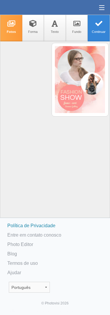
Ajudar (14, 272)
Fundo (76, 31)
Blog (12, 253)
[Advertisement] (25, 134)
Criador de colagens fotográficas (23, 7)
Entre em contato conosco (34, 235)
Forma (33, 31)
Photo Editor (20, 244)
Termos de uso (22, 263)
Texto (55, 31)
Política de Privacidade (31, 225)
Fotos (11, 31)
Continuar (99, 31)
